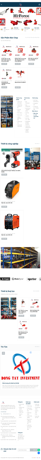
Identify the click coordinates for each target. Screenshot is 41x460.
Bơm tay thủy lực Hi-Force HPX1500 (34, 311)
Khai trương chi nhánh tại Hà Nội (10, 383)
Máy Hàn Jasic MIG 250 (6, 234)
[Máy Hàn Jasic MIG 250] (12, 221)
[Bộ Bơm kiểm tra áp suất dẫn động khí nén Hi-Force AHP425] (20, 50)
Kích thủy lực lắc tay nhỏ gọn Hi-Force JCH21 (23, 333)
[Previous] (2, 369)
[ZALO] (39, 453)
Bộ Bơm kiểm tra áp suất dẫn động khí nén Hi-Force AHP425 (20, 60)
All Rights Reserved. (20, 457)
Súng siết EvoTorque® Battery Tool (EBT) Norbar (10, 171)
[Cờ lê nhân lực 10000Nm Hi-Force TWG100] (7, 74)
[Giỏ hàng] (39, 4)
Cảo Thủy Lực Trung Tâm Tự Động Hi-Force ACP (23, 312)
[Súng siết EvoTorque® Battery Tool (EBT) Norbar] (12, 158)
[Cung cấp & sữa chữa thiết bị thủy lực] (20, 4)
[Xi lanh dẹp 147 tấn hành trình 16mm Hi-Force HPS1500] (7, 50)
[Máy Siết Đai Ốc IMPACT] (20, 74)
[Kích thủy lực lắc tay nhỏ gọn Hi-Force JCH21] (23, 325)
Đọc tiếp (4, 63)
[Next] (39, 369)
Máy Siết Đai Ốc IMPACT (20, 82)
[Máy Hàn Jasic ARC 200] (12, 189)
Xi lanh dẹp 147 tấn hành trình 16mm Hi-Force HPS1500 (6, 60)
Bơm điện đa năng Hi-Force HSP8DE (33, 59)
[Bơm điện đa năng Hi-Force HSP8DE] (34, 50)
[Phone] (39, 450)
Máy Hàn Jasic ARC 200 (6, 202)
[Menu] (1, 4)
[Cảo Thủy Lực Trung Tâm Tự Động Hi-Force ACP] (23, 303)
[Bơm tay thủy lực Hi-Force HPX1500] (35, 303)
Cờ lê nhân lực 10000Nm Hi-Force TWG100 (5, 83)
